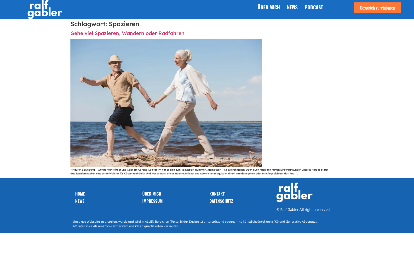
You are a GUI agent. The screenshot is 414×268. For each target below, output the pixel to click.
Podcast (314, 7)
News (292, 7)
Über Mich (269, 7)
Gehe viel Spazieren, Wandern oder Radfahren (127, 33)
